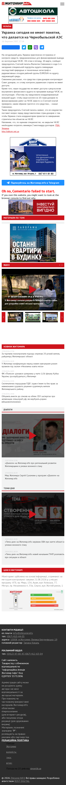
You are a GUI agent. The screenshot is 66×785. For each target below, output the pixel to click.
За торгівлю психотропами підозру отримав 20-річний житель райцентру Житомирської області (31, 355)
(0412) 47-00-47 (15, 653)
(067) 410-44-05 (16, 636)
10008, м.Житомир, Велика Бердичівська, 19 (33, 639)
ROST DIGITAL (22, 781)
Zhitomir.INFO (17, 777)
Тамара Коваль (31, 642)
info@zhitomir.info (23, 633)
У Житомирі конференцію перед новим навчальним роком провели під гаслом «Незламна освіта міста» (29, 365)
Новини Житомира (14, 346)
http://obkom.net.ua (10, 131)
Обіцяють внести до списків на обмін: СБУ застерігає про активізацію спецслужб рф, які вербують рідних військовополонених (28, 399)
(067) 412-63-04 (34, 653)
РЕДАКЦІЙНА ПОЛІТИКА (15, 740)
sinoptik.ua (35, 768)
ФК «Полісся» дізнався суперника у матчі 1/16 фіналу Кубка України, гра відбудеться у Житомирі (30, 375)
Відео (7, 265)
